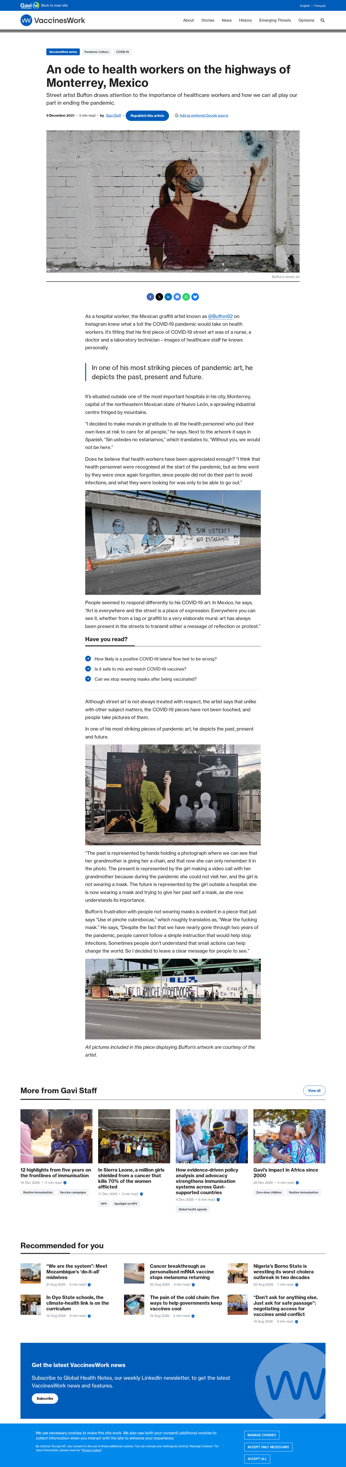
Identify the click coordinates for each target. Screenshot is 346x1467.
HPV (104, 1203)
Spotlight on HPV (125, 1203)
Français (320, 6)
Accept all (257, 1459)
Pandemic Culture (96, 52)
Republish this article (147, 116)
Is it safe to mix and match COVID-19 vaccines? (140, 669)
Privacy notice (91, 1450)
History (245, 20)
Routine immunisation (37, 1192)
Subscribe (45, 1398)
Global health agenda (193, 1209)
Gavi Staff (113, 115)
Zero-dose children (269, 1192)
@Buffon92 (220, 316)
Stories (207, 20)
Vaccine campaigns (73, 1192)
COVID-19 (122, 52)
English (305, 6)
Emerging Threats (275, 20)
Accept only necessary (268, 1447)
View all (314, 1091)
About (188, 20)
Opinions (306, 20)
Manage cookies (262, 1435)
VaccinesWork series (63, 52)
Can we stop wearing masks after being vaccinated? (146, 679)
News (227, 20)
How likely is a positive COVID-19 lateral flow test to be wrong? (156, 659)
